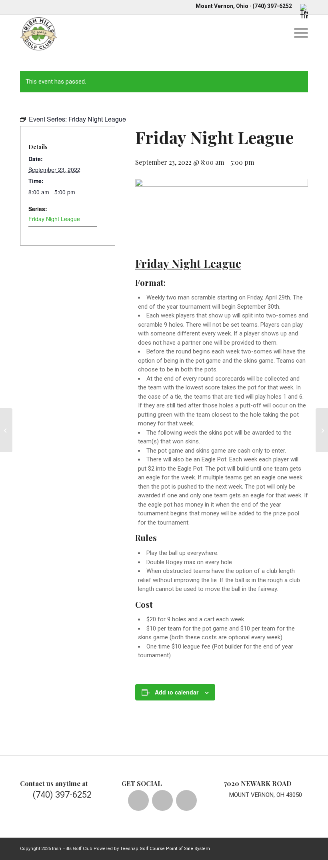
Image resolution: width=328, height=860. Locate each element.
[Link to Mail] (290, 848)
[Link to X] (254, 848)
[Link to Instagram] (266, 848)
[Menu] (297, 33)
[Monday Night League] (6, 430)
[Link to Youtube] (278, 848)
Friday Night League (54, 219)
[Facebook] (138, 800)
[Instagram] (186, 800)
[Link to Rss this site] (302, 848)
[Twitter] (162, 800)
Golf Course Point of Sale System (175, 848)
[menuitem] (302, 11)
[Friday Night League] (322, 430)
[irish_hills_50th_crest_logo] (38, 33)
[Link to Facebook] (242, 848)
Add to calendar (176, 692)
